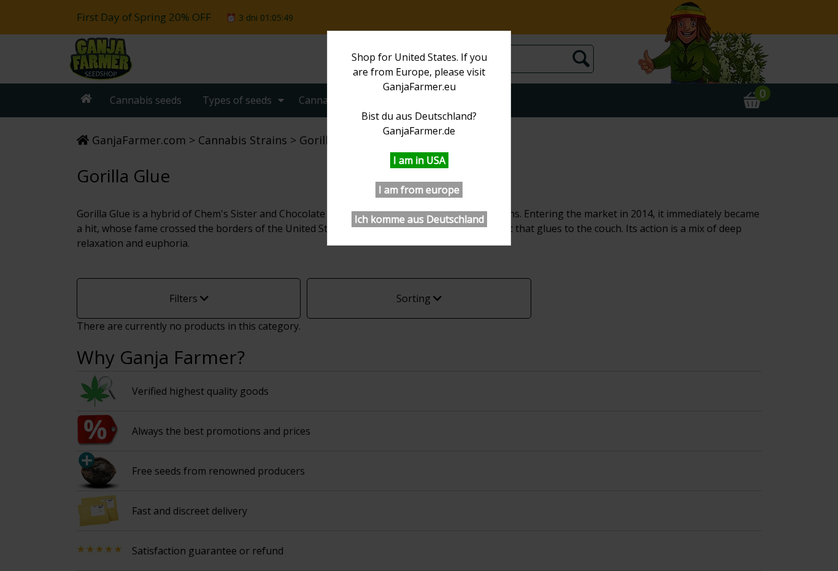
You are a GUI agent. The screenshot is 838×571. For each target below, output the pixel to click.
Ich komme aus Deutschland (419, 219)
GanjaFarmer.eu (419, 86)
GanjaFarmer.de (419, 131)
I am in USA (419, 160)
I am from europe (419, 189)
